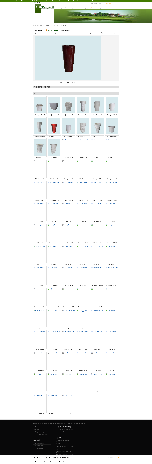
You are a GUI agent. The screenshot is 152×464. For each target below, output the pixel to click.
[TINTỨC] (111, 8)
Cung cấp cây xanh (39, 30)
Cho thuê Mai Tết (65, 30)
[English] (114, 3)
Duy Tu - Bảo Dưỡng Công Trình (65, 429)
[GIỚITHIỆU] (63, 8)
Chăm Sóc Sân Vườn (62, 432)
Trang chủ (57, 8)
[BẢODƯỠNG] (102, 8)
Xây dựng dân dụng (39, 432)
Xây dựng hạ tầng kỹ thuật (40, 434)
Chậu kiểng (63, 25)
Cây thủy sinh (92, 33)
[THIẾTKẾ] (77, 8)
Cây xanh (43, 25)
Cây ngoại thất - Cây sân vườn (59, 33)
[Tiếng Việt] (107, 3)
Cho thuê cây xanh (52, 25)
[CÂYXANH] (93, 8)
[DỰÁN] (70, 8)
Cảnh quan (37, 429)
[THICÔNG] (85, 8)
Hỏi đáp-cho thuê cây (110, 33)
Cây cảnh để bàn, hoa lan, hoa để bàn (78, 33)
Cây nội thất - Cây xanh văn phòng (42, 33)
